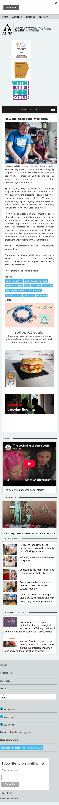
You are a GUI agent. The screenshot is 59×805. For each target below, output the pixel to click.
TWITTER (8, 717)
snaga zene (28, 295)
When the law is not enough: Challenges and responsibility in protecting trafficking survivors (37, 598)
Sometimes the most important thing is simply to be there (37, 571)
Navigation (29, 109)
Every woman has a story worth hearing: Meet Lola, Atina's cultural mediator (37, 585)
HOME (3, 665)
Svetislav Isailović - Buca (36, 280)
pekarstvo (18, 280)
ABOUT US (6, 672)
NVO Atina (47, 285)
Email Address (9, 770)
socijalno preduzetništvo (29, 290)
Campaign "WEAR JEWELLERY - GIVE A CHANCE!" (30, 533)
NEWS (3, 688)
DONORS (5, 680)
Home (5, 17)
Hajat (26, 285)
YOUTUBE (8, 725)
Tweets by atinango (9, 798)
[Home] (29, 33)
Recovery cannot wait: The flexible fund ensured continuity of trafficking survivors (37, 548)
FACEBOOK (9, 709)
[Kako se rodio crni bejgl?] (9, 301)
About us (17, 17)
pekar (8, 280)
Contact (43, 17)
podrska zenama (13, 295)
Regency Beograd (14, 285)
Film (6, 438)
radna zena (41, 295)
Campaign (10, 497)
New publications (15, 612)
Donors (30, 17)
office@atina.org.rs (18, 732)
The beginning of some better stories (24, 489)
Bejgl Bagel (11, 290)
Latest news (11, 538)
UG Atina (36, 285)
